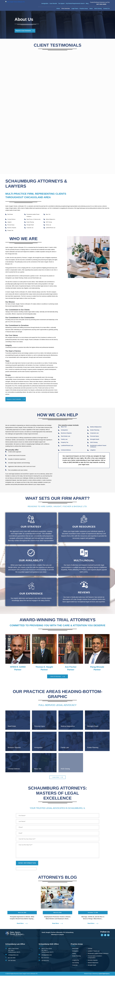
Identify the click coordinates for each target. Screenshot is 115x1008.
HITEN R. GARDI (18, 667)
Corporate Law (30, 227)
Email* (20, 833)
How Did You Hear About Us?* (27, 839)
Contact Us (106, 8)
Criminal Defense (11, 219)
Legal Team (74, 8)
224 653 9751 (45, 960)
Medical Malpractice (50, 219)
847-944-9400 (101, 4)
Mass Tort (48, 214)
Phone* (21, 827)
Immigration (44, 3)
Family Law (48, 224)
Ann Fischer (70, 667)
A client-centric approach (14, 451)
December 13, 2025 (93, 912)
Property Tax (10, 230)
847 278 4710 (45, 957)
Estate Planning (30, 222)
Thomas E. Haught (44, 667)
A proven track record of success (16, 455)
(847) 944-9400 (73, 462)
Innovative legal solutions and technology (19, 462)
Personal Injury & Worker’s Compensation (95, 956)
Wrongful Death (30, 224)
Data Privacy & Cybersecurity (33, 219)
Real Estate (10, 214)
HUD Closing (98, 8)
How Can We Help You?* (25, 844)
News (91, 8)
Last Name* (22, 821)
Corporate (75, 965)
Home (58, 8)
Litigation (9, 222)
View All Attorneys (55, 676)
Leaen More (55, 777)
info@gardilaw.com (13, 955)
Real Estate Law (65, 436)
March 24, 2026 (22, 912)
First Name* (22, 815)
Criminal (90, 948)
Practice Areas (84, 8)
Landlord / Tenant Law (93, 951)
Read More (20, 923)
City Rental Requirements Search (75, 3)
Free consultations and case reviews (17, 470)
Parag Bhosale (97, 667)
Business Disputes (11, 227)
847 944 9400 (11, 957)
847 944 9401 (12, 960)
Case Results (53, 3)
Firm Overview (65, 8)
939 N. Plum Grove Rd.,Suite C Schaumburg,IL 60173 (14, 950)
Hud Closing (75, 962)
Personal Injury (10, 224)
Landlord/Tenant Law (50, 227)
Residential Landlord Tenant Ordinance (33, 215)
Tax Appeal (61, 3)
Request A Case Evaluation (23, 30)
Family (74, 953)
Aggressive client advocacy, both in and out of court (21, 466)
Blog (87, 3)
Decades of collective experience (17, 459)
